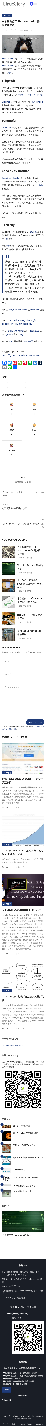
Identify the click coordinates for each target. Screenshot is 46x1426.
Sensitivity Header (11, 178)
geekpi (9, 334)
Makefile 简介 (19, 1169)
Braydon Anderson (18, 309)
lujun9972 (34, 330)
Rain (23, 477)
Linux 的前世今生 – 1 (22, 1191)
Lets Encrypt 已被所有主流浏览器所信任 (23, 998)
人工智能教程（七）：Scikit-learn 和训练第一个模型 (30, 550)
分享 (20, 492)
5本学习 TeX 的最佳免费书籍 (25, 1177)
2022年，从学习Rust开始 (24, 1145)
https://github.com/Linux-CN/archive (21, 355)
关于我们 (6, 1424)
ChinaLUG (38, 1424)
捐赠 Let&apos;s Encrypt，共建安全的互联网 (22, 780)
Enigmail (6, 101)
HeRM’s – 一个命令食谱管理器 (29, 616)
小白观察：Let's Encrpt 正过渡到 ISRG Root (29, 600)
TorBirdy (32, 231)
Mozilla (22, 58)
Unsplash (34, 309)
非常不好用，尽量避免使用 (16, 1384)
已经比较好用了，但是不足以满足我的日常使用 (24, 1375)
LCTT (11, 341)
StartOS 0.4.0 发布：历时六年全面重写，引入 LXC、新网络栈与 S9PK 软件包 (20, 1273)
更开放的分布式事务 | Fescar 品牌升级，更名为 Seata (30, 584)
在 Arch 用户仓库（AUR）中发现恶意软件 (23, 525)
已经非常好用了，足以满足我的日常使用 (21, 1373)
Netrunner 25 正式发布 (11, 1286)
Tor (6, 238)
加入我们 (15, 1424)
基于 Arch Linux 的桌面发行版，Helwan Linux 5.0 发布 (22, 1280)
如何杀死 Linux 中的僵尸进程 (25, 1132)
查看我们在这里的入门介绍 (29, 94)
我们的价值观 (26, 1424)
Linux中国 (7, 16)
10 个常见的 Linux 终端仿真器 (30, 567)
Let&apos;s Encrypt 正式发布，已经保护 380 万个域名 (22, 852)
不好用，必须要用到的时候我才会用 (19, 1381)
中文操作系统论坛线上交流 (12, 1045)
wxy (21, 334)
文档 (8, 245)
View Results (23, 1395)
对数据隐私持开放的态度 (14, 508)
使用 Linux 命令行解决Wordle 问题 (28, 1157)
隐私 (10, 72)
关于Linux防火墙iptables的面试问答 (22, 910)
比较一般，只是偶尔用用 (15, 1378)
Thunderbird (8, 58)
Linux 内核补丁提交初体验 (24, 1185)
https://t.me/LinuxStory (17, 1314)
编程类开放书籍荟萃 (21, 1126)
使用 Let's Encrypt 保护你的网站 (29, 632)
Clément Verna (16, 330)
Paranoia (6, 127)
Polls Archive (7, 1400)
